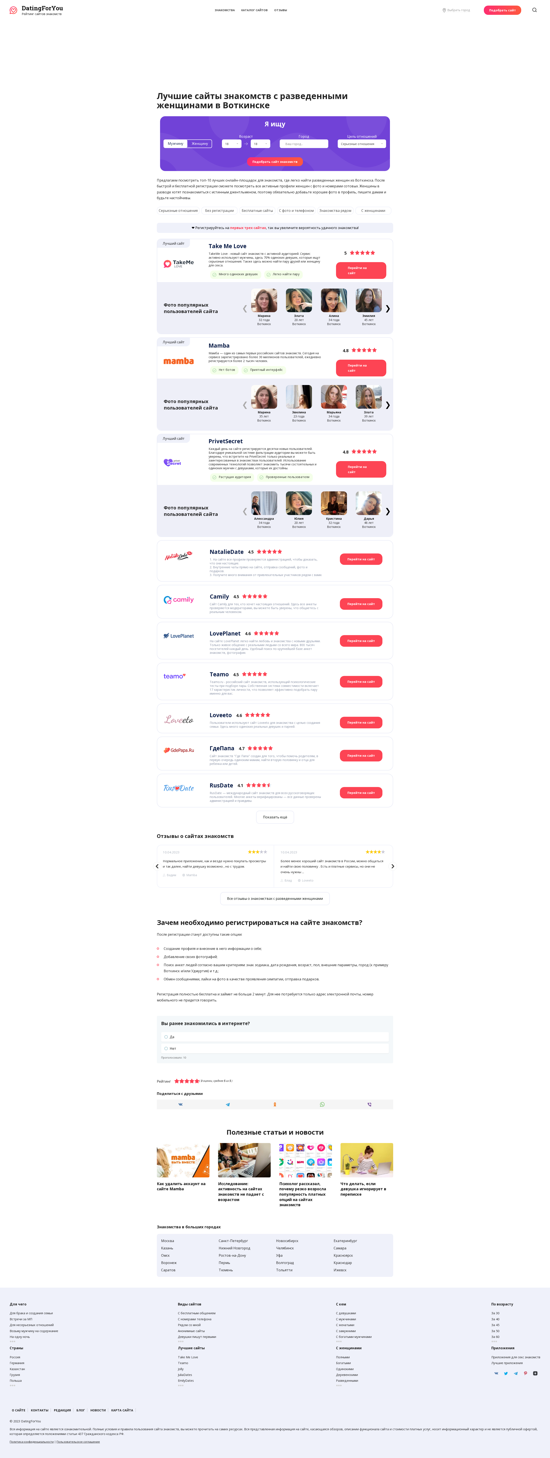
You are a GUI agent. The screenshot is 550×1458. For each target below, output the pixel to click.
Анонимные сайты (191, 1331)
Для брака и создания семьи (31, 1313)
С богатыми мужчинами (354, 1337)
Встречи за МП (21, 1319)
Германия (17, 1363)
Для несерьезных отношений (32, 1325)
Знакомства (225, 10)
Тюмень (226, 1270)
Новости (98, 1410)
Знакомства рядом (335, 210)
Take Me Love (188, 1357)
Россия (15, 1357)
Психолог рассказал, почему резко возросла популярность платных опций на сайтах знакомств (302, 1194)
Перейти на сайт (357, 270)
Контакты (39, 1410)
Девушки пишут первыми (197, 1337)
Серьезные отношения (178, 210)
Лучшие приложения (507, 1363)
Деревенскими (347, 1375)
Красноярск (343, 1255)
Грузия (15, 1375)
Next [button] (392, 866)
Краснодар (343, 1262)
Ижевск (340, 1270)
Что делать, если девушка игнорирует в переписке (363, 1189)
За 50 (495, 1331)
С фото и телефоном (296, 210)
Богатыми (343, 1363)
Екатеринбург (345, 1240)
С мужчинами (346, 1319)
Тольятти (284, 1270)
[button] (388, 308)
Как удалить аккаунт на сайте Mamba (181, 1186)
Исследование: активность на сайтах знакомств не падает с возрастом (241, 1191)
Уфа (279, 1255)
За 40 (495, 1319)
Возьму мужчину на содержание (34, 1331)
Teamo (183, 1363)
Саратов (168, 1270)
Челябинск (285, 1248)
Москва (167, 1240)
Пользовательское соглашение (78, 1442)
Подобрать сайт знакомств (275, 162)
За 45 (495, 1325)
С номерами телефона (194, 1319)
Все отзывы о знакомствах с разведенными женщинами (275, 898)
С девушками (346, 1313)
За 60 (495, 1337)
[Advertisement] (275, 48)
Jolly (180, 1369)
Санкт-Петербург (233, 1240)
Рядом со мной (189, 1325)
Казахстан (17, 1369)
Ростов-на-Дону (232, 1255)
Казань (167, 1248)
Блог (80, 1410)
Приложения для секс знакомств (515, 1357)
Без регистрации (219, 210)
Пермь (224, 1262)
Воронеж (169, 1262)
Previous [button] (157, 866)
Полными (343, 1357)
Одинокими (345, 1369)
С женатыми (345, 1325)
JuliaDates (185, 1375)
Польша (16, 1381)
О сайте (18, 1410)
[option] (215, 866)
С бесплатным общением (196, 1313)
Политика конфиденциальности (32, 1442)
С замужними (346, 1331)
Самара (340, 1248)
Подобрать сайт (502, 10)
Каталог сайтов (254, 10)
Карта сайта (122, 1410)
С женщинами (373, 210)
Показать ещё (275, 817)
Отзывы (280, 10)
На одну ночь (20, 1337)
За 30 (495, 1313)
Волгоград (285, 1262)
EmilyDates (186, 1381)
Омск (165, 1255)
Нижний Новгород (234, 1248)
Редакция (62, 1410)
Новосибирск (287, 1240)
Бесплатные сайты (257, 210)
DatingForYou (42, 8)
